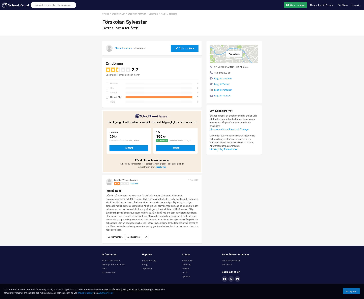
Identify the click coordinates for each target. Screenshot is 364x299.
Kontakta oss (108, 272)
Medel (113, 92)
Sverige (105, 13)
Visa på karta (234, 54)
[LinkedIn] (237, 279)
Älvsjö (164, 13)
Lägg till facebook (223, 78)
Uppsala (186, 276)
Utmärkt (114, 83)
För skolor (227, 264)
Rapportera (135, 236)
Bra (112, 88)
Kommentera (117, 236)
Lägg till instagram (223, 90)
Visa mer (134, 183)
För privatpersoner (231, 260)
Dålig (112, 102)
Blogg (145, 264)
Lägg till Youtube (222, 95)
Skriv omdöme (297, 5)
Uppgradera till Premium (322, 5)
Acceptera (351, 291)
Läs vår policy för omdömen (223, 149)
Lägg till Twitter (221, 84)
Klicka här (161, 167)
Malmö (185, 268)
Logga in (356, 5)
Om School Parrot (111, 260)
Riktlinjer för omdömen (113, 264)
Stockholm (153, 13)
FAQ (104, 268)
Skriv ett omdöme (123, 48)
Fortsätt (129, 148)
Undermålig (115, 97)
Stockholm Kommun (137, 13)
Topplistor (147, 268)
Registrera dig (149, 260)
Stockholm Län (118, 13)
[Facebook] (225, 279)
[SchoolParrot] (16, 5)
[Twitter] (231, 279)
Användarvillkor (105, 293)
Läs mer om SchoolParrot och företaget (229, 129)
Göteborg (186, 264)
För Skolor (343, 5)
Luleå (184, 272)
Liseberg (173, 13)
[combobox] (53, 5)
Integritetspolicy (85, 293)
